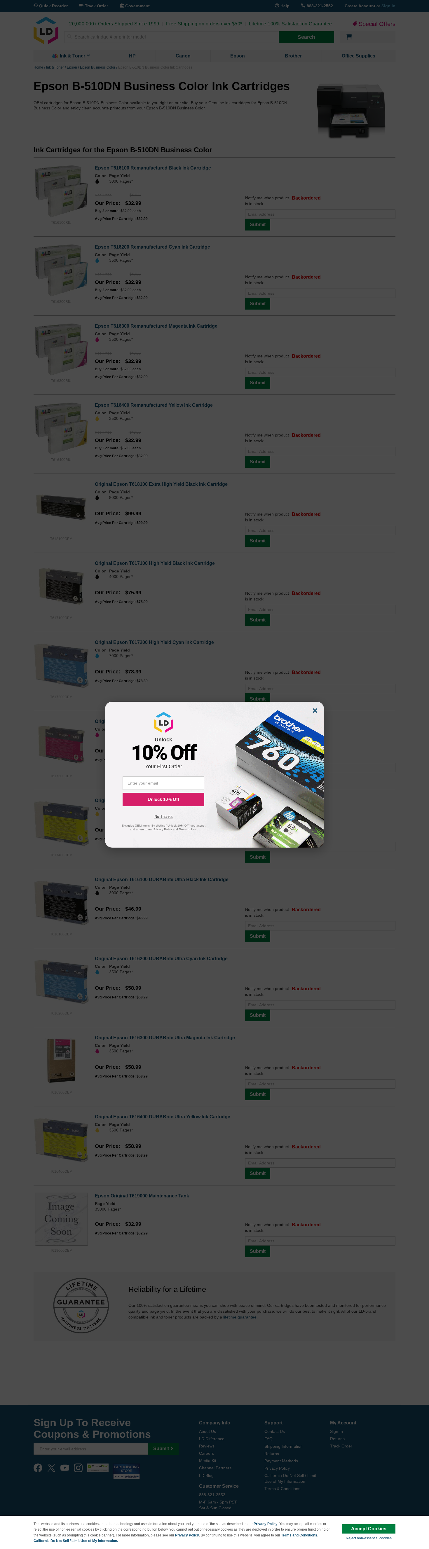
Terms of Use (187, 829)
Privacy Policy (266, 1524)
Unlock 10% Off (163, 799)
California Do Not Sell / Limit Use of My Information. (76, 1541)
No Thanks (163, 816)
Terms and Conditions (299, 1535)
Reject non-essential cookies (369, 1538)
